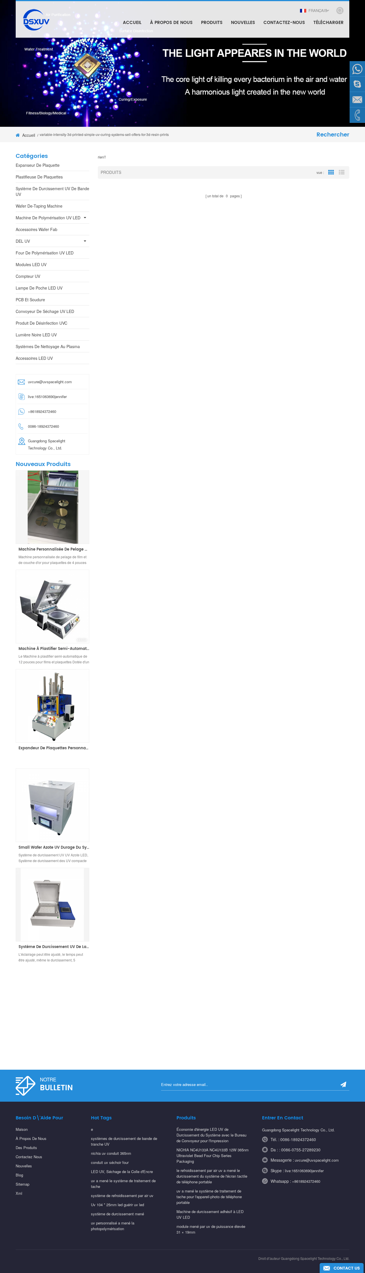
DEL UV (23, 241)
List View (341, 172)
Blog (19, 1175)
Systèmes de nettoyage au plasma (48, 346)
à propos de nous (31, 1138)
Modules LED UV (31, 264)
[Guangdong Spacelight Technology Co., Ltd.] (35, 19)
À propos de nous (171, 22)
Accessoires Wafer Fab (36, 229)
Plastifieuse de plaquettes (39, 177)
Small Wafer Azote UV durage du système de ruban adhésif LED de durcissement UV (54, 848)
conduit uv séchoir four (110, 1162)
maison (22, 1129)
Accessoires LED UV (34, 358)
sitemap (22, 1184)
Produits (211, 22)
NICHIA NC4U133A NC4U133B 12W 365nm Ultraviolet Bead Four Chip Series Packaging (213, 1155)
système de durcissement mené (117, 1213)
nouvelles (243, 22)
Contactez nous (29, 1156)
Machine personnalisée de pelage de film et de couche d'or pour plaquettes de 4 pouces (54, 550)
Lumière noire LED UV (36, 335)
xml (19, 1193)
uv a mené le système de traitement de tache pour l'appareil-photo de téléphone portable (209, 1196)
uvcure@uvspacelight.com (50, 381)
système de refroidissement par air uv (122, 1195)
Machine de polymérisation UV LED (48, 217)
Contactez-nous (284, 22)
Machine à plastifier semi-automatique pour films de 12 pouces (54, 649)
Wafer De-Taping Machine (39, 206)
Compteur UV (28, 276)
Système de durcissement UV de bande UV (52, 191)
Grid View (331, 172)
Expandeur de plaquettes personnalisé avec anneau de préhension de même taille (54, 748)
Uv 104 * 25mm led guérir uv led (117, 1204)
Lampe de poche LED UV (39, 288)
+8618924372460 (306, 1181)
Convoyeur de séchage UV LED (45, 311)
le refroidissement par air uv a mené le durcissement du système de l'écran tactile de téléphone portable (212, 1176)
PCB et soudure (30, 299)
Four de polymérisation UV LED (45, 253)
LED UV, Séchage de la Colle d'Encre (122, 1171)
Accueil (132, 22)
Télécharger (328, 22)
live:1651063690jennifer (47, 396)
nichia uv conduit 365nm (111, 1153)
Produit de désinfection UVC (41, 323)
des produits (26, 1147)
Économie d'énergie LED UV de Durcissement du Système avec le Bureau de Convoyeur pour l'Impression (211, 1135)
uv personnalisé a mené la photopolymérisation (112, 1225)
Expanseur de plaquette (38, 165)
